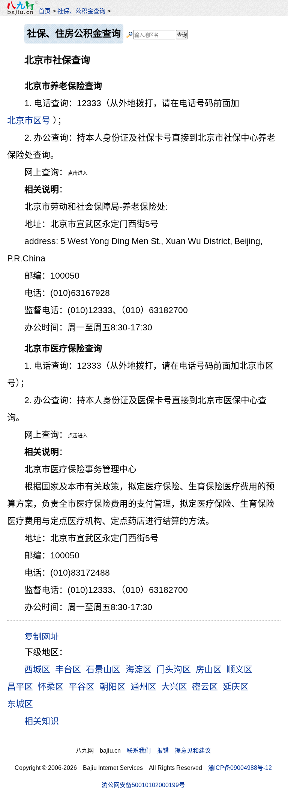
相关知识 (41, 721)
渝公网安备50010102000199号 (143, 785)
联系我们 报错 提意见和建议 (169, 750)
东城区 (20, 704)
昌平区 (20, 687)
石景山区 (103, 669)
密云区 (205, 687)
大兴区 (174, 687)
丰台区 (68, 669)
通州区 (143, 687)
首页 (45, 11)
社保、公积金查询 (81, 11)
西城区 (37, 669)
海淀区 (139, 669)
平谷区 (81, 687)
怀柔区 (51, 687)
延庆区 (236, 687)
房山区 (209, 669)
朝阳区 (113, 687)
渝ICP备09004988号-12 (240, 767)
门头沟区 (173, 669)
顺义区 (239, 669)
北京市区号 (28, 120)
